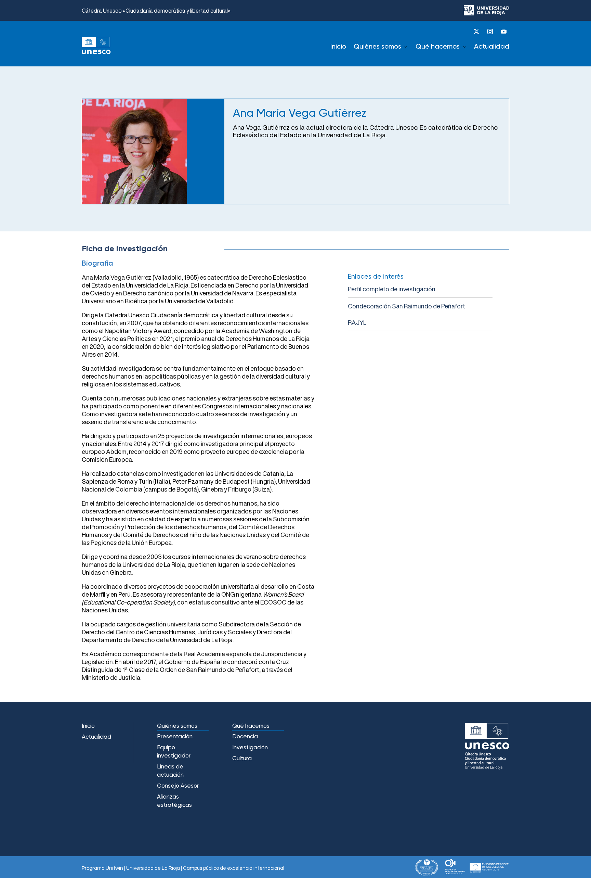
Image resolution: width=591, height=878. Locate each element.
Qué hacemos (438, 46)
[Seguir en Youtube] (503, 31)
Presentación (175, 737)
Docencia (245, 737)
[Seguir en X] (476, 31)
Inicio (338, 46)
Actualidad (491, 46)
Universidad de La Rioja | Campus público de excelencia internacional (205, 868)
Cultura (242, 759)
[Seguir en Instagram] (490, 31)
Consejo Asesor (178, 786)
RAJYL (357, 322)
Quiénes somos (377, 46)
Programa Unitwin (102, 868)
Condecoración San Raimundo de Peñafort (406, 306)
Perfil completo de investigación (391, 288)
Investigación (250, 748)
